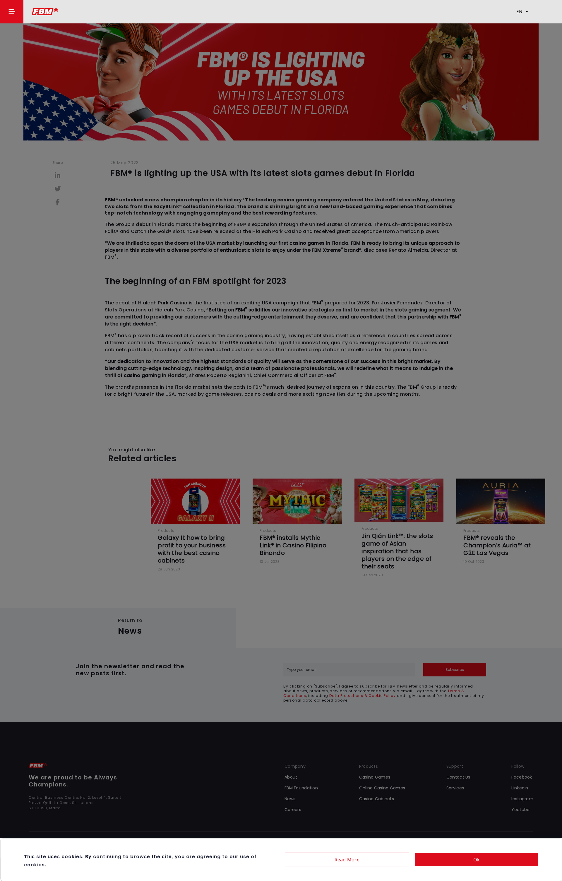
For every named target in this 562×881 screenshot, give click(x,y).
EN (519, 11)
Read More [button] (347, 859)
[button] (11, 11)
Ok (476, 859)
